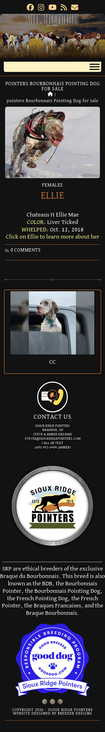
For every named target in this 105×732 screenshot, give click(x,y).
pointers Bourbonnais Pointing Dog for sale (52, 101)
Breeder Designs (75, 713)
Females (52, 185)
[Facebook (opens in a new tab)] (30, 8)
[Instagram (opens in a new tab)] (41, 8)
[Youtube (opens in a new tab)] (52, 8)
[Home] (50, 94)
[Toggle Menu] (94, 67)
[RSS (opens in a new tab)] (64, 8)
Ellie (52, 196)
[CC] (52, 322)
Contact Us (52, 417)
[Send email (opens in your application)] (74, 8)
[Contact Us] (52, 397)
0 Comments (25, 250)
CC (52, 362)
